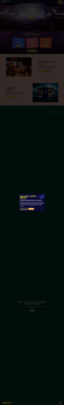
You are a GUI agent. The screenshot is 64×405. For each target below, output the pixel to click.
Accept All (31, 208)
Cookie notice (22, 206)
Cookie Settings (24, 208)
